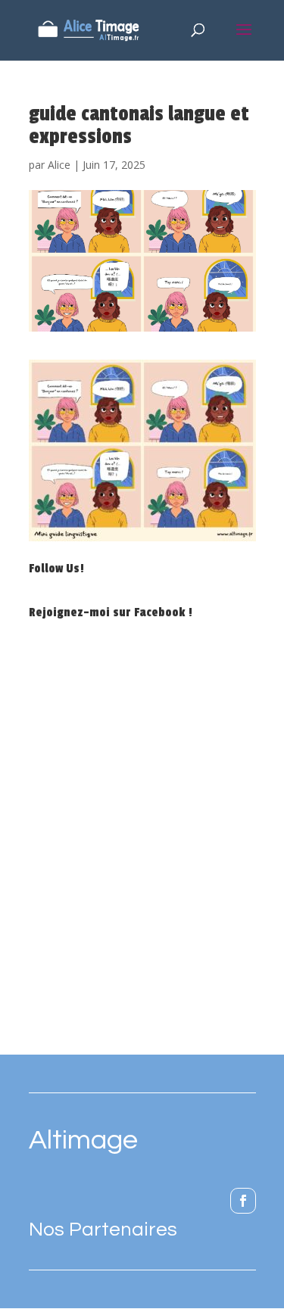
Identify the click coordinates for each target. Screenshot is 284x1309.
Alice (59, 164)
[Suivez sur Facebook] (243, 1201)
